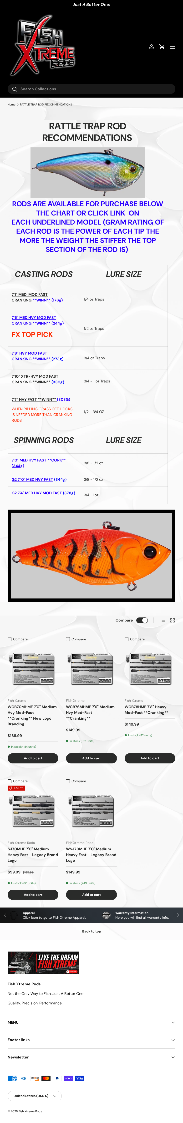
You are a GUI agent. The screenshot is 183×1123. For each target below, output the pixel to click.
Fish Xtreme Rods (30, 1111)
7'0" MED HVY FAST (29, 460)
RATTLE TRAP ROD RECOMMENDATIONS (46, 104)
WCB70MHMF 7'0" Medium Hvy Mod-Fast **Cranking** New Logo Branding (32, 715)
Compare (124, 620)
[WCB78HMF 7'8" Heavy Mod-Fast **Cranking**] (150, 669)
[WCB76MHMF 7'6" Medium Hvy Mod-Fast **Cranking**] (91, 669)
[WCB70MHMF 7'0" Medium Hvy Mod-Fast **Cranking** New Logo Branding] (33, 669)
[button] (162, 46)
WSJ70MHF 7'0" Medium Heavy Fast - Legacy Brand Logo (91, 855)
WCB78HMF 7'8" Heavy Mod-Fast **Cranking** (146, 709)
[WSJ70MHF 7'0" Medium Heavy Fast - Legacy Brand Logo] (91, 811)
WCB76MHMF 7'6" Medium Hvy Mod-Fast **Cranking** (90, 712)
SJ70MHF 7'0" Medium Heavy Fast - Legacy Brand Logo (33, 855)
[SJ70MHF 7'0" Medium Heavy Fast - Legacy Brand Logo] (33, 811)
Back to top (91, 931)
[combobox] (91, 89)
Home (11, 104)
